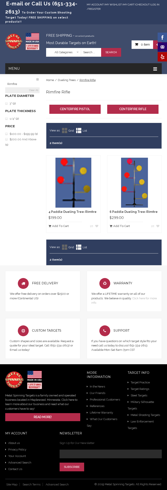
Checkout (143, 4)
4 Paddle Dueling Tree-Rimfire (72, 212)
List (85, 130)
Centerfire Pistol (75, 109)
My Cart (128, 4)
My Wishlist (113, 4)
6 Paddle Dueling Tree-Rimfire (134, 212)
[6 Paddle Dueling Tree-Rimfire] (134, 182)
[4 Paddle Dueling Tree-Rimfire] (73, 182)
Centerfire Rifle (132, 109)
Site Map (11, 484)
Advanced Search (19, 462)
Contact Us (15, 469)
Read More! (43, 417)
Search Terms (31, 484)
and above (23, 139)
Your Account (17, 456)
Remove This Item (37, 79)
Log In (155, 4)
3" (11, 103)
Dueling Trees (67, 80)
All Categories (63, 52)
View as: (55, 130)
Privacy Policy (17, 449)
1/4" (12, 118)
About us (14, 443)
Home (50, 80)
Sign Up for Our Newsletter (77, 443)
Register (95, 8)
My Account (95, 4)
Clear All (33, 90)
